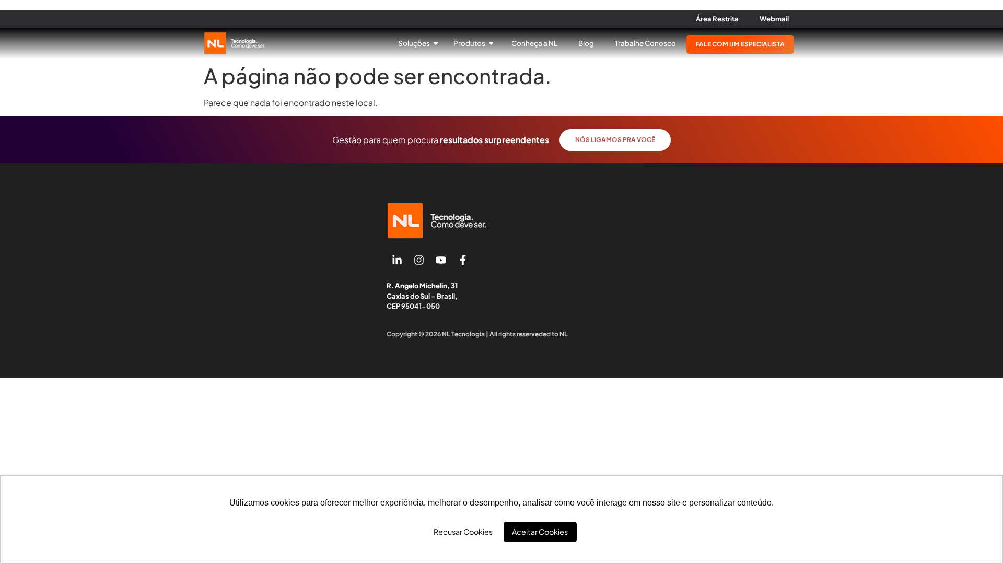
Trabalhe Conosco (645, 43)
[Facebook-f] (462, 260)
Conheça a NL (534, 43)
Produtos (469, 43)
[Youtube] (440, 260)
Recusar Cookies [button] (463, 531)
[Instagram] (419, 260)
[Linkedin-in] (397, 260)
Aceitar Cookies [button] (540, 531)
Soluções (414, 43)
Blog (586, 43)
